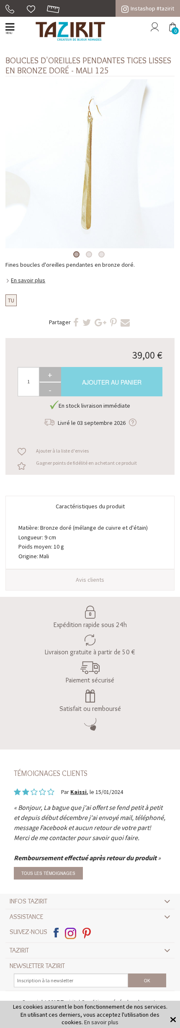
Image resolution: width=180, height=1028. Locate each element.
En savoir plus (28, 280)
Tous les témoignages (48, 873)
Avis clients (90, 579)
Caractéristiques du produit (90, 506)
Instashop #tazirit (152, 8)
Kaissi (78, 792)
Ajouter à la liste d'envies (62, 451)
